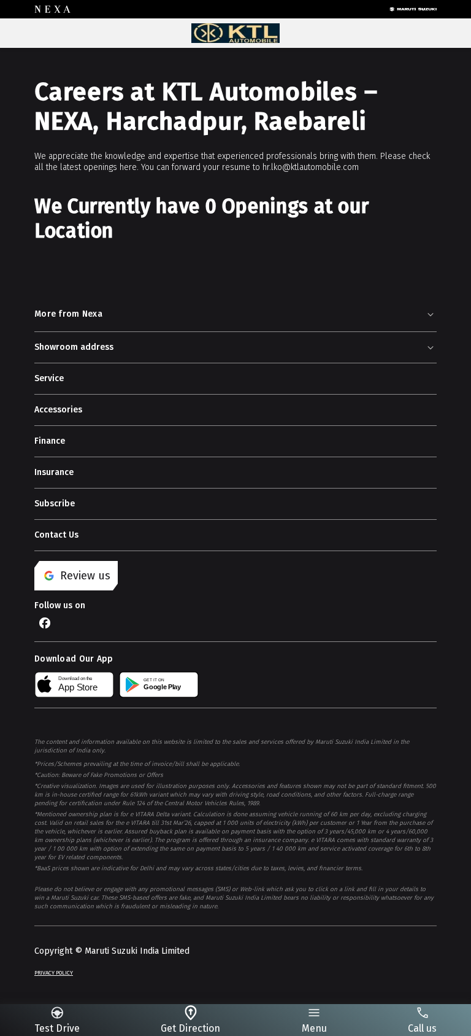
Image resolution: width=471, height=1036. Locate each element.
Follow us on (59, 605)
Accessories (58, 409)
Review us (85, 575)
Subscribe (54, 503)
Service (49, 378)
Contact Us (56, 535)
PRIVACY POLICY (53, 973)
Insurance (54, 472)
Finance (49, 441)
